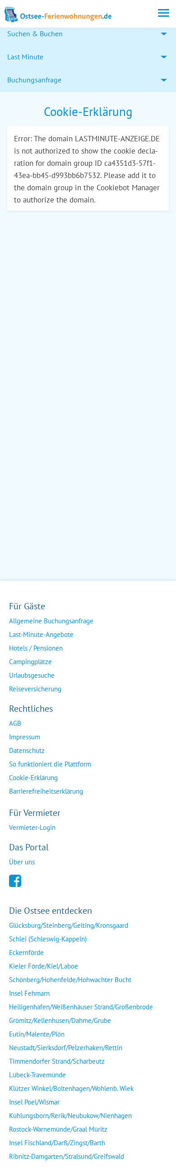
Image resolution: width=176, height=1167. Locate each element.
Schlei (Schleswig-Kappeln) (48, 939)
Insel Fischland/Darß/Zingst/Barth (57, 1142)
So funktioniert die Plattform (50, 764)
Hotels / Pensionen (36, 648)
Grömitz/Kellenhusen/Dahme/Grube (60, 1020)
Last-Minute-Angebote (41, 634)
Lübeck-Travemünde (37, 1075)
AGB (15, 723)
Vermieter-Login (32, 827)
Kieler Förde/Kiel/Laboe (43, 966)
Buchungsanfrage (34, 79)
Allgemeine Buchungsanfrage (51, 621)
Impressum (24, 737)
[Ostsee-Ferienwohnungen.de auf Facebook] (15, 880)
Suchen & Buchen (35, 33)
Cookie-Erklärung (33, 777)
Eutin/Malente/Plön (37, 1034)
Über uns (22, 862)
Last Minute (25, 56)
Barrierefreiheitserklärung (46, 791)
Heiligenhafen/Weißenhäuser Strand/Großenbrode (81, 1007)
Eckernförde (26, 952)
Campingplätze (30, 661)
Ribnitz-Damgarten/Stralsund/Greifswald (66, 1156)
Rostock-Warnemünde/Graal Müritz (58, 1129)
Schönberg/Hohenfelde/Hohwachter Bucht (70, 979)
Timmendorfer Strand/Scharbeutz (57, 1061)
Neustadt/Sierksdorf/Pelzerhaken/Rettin (65, 1047)
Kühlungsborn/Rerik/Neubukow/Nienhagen (70, 1115)
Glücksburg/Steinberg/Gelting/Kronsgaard (68, 925)
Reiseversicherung (35, 689)
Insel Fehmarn (29, 993)
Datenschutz (27, 750)
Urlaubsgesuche (32, 675)
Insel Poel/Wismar (34, 1102)
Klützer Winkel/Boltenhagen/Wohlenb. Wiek (71, 1088)
